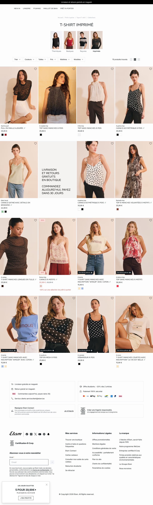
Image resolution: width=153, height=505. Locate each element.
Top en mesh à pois (48, 357)
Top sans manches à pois (51, 128)
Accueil (60, 17)
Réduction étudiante (73, 466)
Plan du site (96, 459)
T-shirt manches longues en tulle (18, 279)
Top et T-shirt (81, 17)
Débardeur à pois (86, 357)
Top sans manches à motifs (129, 279)
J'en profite (25, 498)
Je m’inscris (69, 411)
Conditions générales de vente (104, 448)
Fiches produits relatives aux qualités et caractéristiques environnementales (130, 457)
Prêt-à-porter (69, 17)
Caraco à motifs (47, 279)
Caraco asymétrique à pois (129, 128)
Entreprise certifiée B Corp (129, 451)
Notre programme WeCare (129, 446)
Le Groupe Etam (125, 464)
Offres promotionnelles (101, 440)
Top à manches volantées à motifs (133, 202)
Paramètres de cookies (101, 468)
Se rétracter (70, 470)
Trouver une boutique (73, 440)
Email (12, 457)
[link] (17, 8)
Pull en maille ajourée (12, 128)
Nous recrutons (125, 468)
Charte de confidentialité (102, 464)
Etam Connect (70, 451)
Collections (91, 17)
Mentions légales (98, 444)
